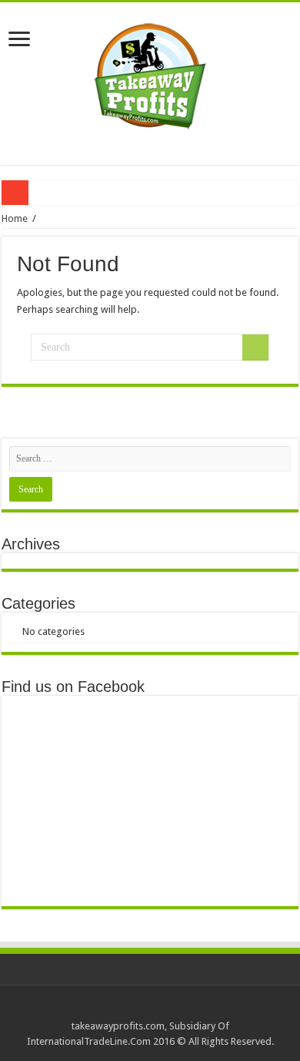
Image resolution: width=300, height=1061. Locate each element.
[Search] (255, 347)
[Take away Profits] (150, 72)
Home (15, 218)
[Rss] (150, 1008)
